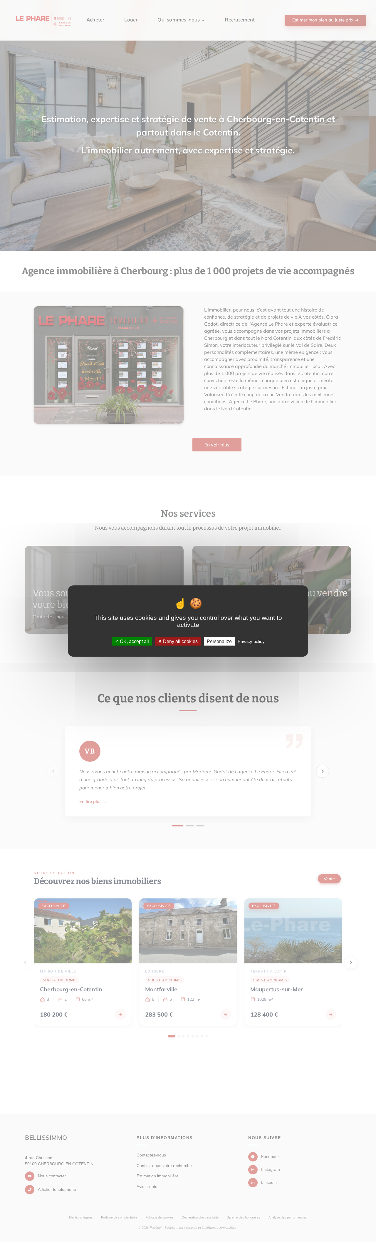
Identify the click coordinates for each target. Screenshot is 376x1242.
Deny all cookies (180, 641)
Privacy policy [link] (251, 641)
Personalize (219, 641)
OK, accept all (134, 641)
